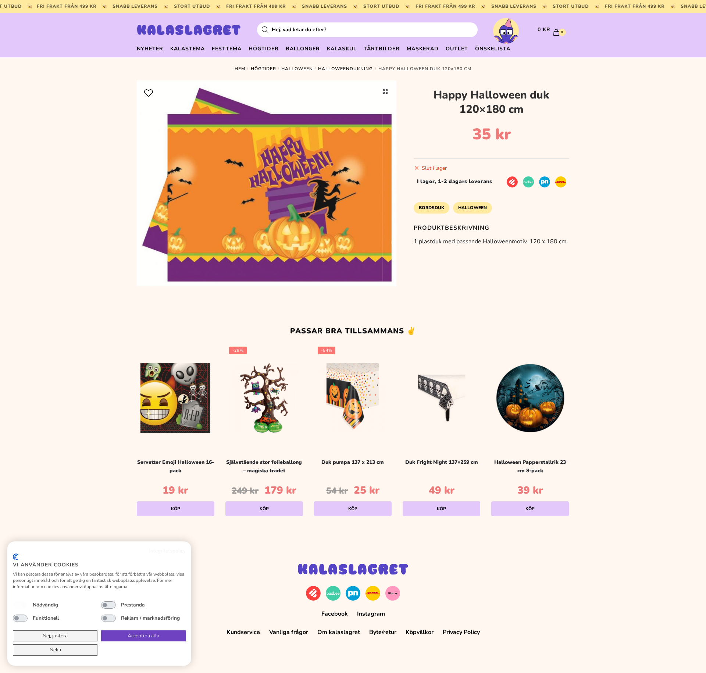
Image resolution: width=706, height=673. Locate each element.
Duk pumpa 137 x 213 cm (352, 462)
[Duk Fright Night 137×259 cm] (441, 398)
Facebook (334, 614)
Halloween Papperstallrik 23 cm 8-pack (530, 466)
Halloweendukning (345, 69)
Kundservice (243, 632)
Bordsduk (431, 208)
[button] (385, 91)
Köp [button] (175, 509)
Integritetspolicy (167, 550)
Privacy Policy (461, 632)
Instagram (371, 614)
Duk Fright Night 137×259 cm (441, 462)
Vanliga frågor (288, 632)
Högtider (263, 69)
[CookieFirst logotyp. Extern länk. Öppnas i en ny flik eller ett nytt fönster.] (15, 557)
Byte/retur (382, 632)
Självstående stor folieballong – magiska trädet (264, 466)
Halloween (297, 69)
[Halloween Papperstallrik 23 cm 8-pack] (530, 398)
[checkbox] (20, 605)
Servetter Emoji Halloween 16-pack (175, 466)
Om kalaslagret (338, 632)
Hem (240, 69)
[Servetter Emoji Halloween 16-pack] (175, 398)
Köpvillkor (420, 632)
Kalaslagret (189, 31)
